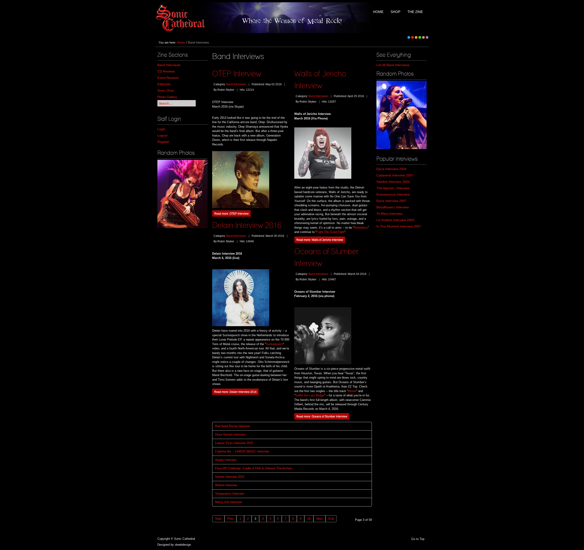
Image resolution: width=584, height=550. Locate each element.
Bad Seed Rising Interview (232, 426)
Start (218, 518)
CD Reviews (166, 71)
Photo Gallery (167, 97)
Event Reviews (168, 78)
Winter (352, 391)
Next (319, 518)
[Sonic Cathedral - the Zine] (181, 17)
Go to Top (417, 539)
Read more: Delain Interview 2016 (235, 391)
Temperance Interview (229, 493)
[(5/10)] (182, 194)
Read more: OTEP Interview (231, 213)
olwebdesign (183, 544)
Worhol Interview (226, 485)
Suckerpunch (274, 344)
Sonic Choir (165, 90)
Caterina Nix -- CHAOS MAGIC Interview (242, 451)
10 (308, 518)
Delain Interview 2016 (247, 225)
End (331, 518)
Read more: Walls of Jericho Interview (319, 239)
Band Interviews (168, 65)
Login (161, 129)
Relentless (361, 227)
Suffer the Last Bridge (309, 395)
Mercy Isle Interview (228, 502)
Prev (230, 518)
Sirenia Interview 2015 (229, 476)
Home (181, 42)
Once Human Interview (230, 434)
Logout (162, 135)
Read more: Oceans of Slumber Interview (321, 416)
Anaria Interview (225, 460)
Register (163, 142)
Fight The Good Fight (330, 232)
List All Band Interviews (392, 65)
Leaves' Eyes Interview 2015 (234, 443)
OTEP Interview (236, 73)
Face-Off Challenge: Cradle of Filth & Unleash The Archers (253, 468)
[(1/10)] (401, 115)
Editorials (164, 84)
